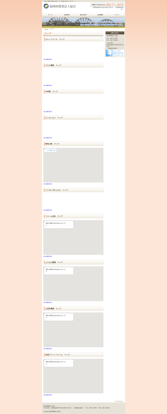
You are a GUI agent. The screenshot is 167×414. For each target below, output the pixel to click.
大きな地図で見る (47, 59)
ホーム (46, 29)
